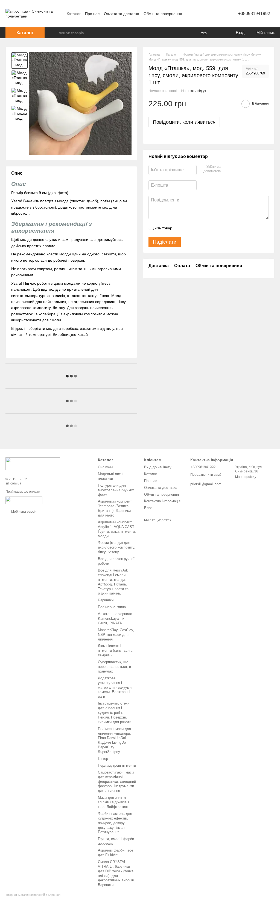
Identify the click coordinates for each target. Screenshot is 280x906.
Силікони (105, 467)
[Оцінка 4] (207, 228)
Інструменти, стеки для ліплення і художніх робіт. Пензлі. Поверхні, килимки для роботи (114, 712)
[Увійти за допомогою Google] (235, 169)
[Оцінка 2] (190, 228)
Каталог (74, 13)
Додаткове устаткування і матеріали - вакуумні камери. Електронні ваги (115, 687)
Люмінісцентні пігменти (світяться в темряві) (115, 650)
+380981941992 (254, 13)
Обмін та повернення (163, 13)
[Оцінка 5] (216, 228)
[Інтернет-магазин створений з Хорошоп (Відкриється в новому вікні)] (32, 899)
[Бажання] (220, 33)
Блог (148, 508)
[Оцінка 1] (181, 228)
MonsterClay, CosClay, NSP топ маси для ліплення (116, 634)
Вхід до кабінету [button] (157, 467)
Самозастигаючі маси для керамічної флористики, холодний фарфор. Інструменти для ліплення (117, 781)
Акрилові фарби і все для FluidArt (115, 852)
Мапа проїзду (245, 477)
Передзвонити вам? (205, 475)
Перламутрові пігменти (117, 765)
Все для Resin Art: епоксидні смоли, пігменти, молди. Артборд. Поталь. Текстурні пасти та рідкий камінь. (113, 581)
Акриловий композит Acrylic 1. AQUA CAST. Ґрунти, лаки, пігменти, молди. (117, 529)
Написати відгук (193, 91)
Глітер (103, 759)
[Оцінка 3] (198, 228)
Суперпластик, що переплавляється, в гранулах (114, 666)
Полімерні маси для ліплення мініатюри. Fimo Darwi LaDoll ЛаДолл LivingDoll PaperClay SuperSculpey (114, 740)
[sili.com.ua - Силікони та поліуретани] (32, 463)
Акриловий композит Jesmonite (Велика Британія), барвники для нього (115, 508)
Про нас (92, 13)
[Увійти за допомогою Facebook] (226, 169)
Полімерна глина (112, 607)
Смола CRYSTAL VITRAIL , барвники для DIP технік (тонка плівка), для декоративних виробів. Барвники (116, 873)
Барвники (105, 600)
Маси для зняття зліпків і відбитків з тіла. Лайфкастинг (113, 802)
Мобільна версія (23, 511)
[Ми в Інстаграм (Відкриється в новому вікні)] (216, 13)
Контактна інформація (162, 501)
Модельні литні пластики (110, 476)
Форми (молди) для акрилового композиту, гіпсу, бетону (116, 547)
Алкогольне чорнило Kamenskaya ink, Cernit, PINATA (115, 618)
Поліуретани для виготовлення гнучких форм (116, 490)
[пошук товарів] (54, 32)
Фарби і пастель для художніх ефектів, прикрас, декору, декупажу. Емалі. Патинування (115, 823)
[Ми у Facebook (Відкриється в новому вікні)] (210, 13)
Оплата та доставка (121, 13)
